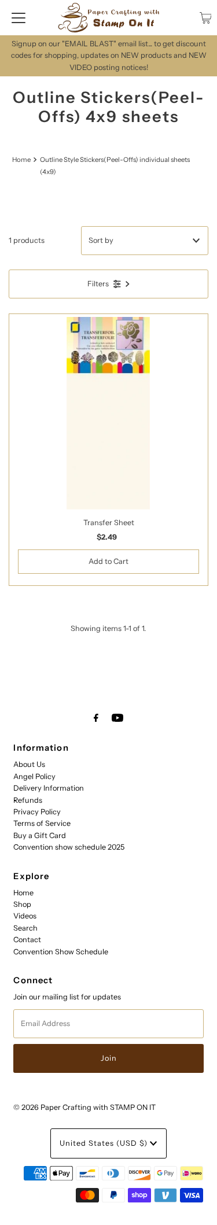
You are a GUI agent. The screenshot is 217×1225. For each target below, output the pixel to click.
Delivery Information (48, 788)
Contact (27, 939)
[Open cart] (206, 18)
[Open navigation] (18, 17)
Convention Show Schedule (60, 951)
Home (21, 160)
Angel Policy (34, 776)
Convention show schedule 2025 (68, 847)
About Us (29, 764)
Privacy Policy (37, 811)
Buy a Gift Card (39, 835)
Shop (22, 904)
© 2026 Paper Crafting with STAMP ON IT (84, 1107)
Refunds (27, 800)
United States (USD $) (105, 1143)
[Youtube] (117, 718)
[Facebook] (96, 718)
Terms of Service (42, 823)
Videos (24, 916)
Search (25, 928)
